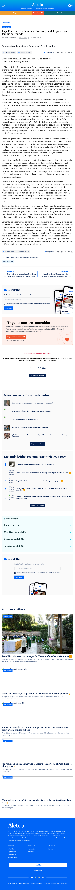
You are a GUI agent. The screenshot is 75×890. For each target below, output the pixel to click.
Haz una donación (24, 883)
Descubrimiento (12, 857)
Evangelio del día (14, 539)
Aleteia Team (23, 38)
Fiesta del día (12, 525)
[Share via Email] (69, 52)
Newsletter (31, 849)
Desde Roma (6, 23)
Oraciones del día (14, 546)
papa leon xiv (8, 616)
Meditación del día (15, 532)
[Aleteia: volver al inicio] (37, 4)
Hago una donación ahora (15, 337)
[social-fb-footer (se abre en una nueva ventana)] (36, 877)
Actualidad (11, 849)
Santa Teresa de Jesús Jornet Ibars (45, 8)
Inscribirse (8, 308)
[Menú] (10, 5)
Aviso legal (46, 883)
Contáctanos (55, 883)
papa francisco (8, 262)
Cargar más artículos (37, 444)
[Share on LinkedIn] (61, 52)
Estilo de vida (12, 854)
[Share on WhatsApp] (72, 52)
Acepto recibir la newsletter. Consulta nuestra (28, 304)
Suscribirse (38, 865)
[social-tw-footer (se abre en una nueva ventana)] (39, 877)
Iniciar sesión (38, 870)
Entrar (44, 368)
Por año (50, 849)
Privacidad (64, 883)
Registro (16, 13)
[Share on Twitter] (65, 52)
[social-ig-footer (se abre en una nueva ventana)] (43, 877)
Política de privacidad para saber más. (39, 304)
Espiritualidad (12, 852)
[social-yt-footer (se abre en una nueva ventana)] (32, 877)
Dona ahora (36, 13)
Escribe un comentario (37, 375)
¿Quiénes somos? (36, 883)
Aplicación (31, 852)
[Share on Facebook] (58, 52)
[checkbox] (4, 304)
